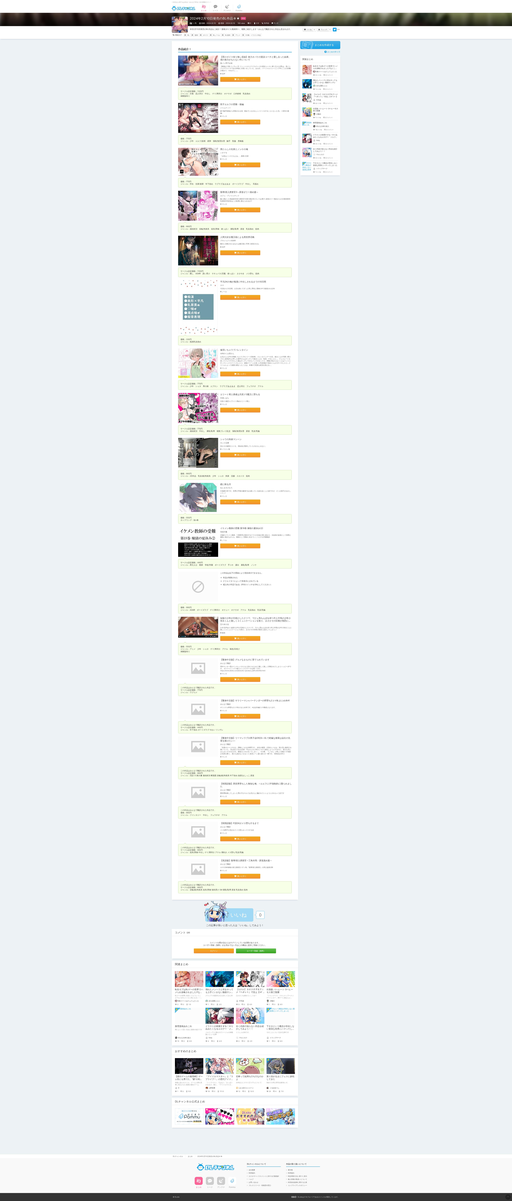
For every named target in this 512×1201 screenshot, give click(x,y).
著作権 (290, 1170)
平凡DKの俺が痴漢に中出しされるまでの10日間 (243, 281)
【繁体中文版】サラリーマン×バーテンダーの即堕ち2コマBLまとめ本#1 (255, 700)
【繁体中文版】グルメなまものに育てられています (244, 659)
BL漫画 (227, 35)
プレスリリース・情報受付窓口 (260, 1185)
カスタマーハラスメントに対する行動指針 (264, 1176)
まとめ (190, 1156)
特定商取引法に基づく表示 (297, 1176)
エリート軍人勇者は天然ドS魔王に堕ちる (240, 394)
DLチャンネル (183, 8)
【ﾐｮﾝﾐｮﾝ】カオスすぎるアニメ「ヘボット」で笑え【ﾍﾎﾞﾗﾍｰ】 (250, 992)
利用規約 (252, 1173)
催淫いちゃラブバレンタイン (234, 350)
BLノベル (216, 35)
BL (188, 35)
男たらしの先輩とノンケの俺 (234, 149)
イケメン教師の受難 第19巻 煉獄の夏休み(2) (241, 528)
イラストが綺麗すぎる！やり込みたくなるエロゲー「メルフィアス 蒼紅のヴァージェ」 (219, 1029)
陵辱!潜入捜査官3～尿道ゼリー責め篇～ (239, 192)
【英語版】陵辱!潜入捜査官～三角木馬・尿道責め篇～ (246, 860)
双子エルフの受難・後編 (232, 104)
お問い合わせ (253, 1182)
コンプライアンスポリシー (297, 1185)
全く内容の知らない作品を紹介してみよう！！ (250, 1027)
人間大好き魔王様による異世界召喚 (237, 237)
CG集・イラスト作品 (253, 35)
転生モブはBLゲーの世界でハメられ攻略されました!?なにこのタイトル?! (189, 992)
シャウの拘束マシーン (231, 439)
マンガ (275, 23)
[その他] (338, 29)
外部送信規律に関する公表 (297, 1182)
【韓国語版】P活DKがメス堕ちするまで (239, 823)
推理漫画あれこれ (183, 1026)
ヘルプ (251, 1179)
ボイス (205, 35)
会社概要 (252, 1170)
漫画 (196, 35)
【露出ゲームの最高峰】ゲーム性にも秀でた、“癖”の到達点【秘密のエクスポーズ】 (189, 1079)
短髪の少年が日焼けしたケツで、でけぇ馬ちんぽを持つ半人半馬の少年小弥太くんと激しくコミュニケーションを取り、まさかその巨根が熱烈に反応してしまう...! (255, 621)
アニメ (237, 35)
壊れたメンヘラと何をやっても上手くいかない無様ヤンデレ (219, 992)
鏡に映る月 (225, 484)
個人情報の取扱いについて (297, 1179)
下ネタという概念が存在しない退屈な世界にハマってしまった (280, 1029)
